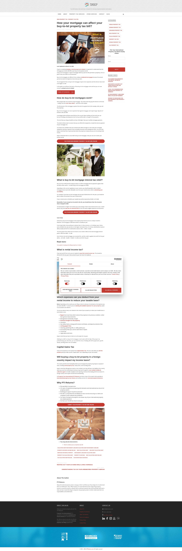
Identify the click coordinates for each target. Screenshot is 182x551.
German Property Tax (115, 27)
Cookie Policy (83, 523)
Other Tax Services (84, 514)
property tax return (79, 455)
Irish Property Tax (62, 19)
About (65, 14)
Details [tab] (91, 264)
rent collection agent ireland (93, 455)
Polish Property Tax (114, 36)
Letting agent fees (65, 326)
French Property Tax (114, 24)
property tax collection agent (65, 455)
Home (59, 14)
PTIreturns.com (90, 549)
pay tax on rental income (72, 208)
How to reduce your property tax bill (73, 444)
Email (109, 61)
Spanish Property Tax (115, 42)
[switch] (83, 284)
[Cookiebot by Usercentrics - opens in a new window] (115, 259)
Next (116, 69)
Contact (101, 14)
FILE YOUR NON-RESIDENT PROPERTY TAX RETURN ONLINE (80, 141)
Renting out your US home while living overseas (75, 463)
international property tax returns (66, 378)
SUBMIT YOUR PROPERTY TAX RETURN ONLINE (81, 404)
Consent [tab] (70, 264)
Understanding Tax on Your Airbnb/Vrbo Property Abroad (83, 468)
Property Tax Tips (73, 19)
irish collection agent (82, 450)
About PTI (82, 509)
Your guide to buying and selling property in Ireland (69, 245)
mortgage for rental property (65, 452)
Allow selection (91, 290)
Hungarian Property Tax (115, 30)
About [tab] (112, 264)
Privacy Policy (64, 276)
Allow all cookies (111, 290)
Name (109, 55)
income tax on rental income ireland (66, 450)
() (69, 376)
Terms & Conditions (84, 517)
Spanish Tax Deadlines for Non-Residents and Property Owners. (116, 99)
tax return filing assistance (81, 457)
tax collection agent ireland (64, 457)
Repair (62, 315)
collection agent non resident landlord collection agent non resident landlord (77, 447)
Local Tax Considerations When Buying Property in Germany (115, 90)
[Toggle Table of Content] (71, 92)
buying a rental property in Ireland (76, 69)
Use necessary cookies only (70, 290)
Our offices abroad (108, 515)
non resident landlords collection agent (84, 452)
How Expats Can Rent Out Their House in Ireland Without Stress (115, 85)
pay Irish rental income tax (87, 253)
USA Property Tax (114, 45)
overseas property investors (95, 378)
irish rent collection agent (96, 450)
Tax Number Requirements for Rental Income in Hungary (115, 80)
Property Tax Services (77, 14)
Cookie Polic (115, 274)
